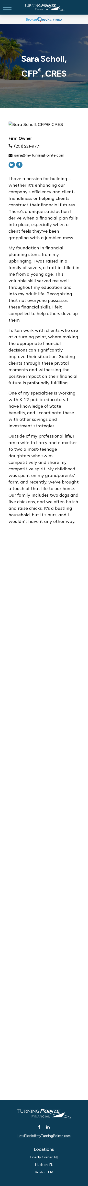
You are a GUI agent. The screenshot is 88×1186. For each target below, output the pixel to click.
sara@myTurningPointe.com (39, 155)
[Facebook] (19, 165)
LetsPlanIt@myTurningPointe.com (44, 1135)
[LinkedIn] (12, 165)
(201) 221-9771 (27, 146)
